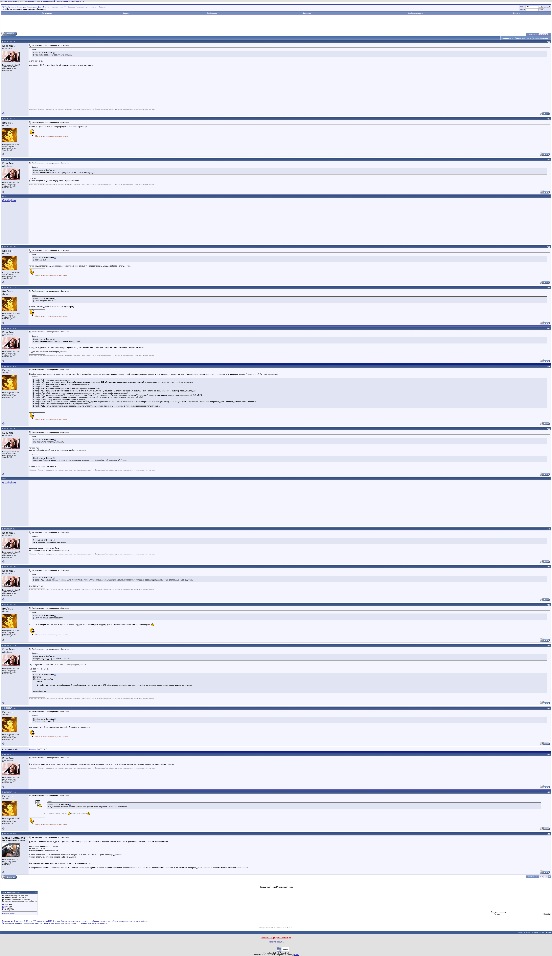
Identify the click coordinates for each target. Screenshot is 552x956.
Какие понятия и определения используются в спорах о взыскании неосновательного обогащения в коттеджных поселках (55, 923)
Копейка (32, 749)
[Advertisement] (276, 23)
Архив (541, 932)
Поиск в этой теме (522, 38)
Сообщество (212, 13)
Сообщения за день (415, 13)
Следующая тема (285, 887)
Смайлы (5, 906)
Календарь (307, 13)
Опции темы (506, 38)
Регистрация (47, 13)
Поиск (515, 13)
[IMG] (4, 908)
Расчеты (102, 7)
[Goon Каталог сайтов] (283, 951)
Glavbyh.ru (9, 200)
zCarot (296, 955)
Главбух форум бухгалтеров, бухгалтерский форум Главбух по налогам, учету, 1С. (35, 7)
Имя (521, 6)
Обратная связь (524, 932)
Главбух (535, 932)
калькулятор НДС (44, 921)
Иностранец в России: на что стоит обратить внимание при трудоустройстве (114, 921)
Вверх (548, 932)
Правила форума (8, 913)
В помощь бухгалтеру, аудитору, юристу (82, 7)
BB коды (5, 904)
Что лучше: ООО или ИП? (25, 921)
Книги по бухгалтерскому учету (66, 921)
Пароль (522, 9)
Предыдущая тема (267, 887)
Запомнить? (545, 7)
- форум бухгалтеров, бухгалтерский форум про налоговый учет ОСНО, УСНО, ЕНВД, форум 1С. (42, 1)
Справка (126, 13)
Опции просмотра (540, 38)
